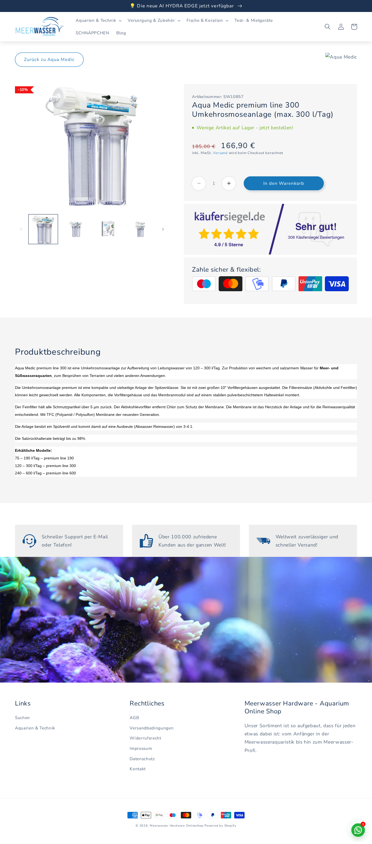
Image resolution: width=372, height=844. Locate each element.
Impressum (141, 748)
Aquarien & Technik (35, 728)
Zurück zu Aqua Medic (49, 59)
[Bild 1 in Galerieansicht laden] (43, 229)
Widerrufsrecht (145, 738)
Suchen (22, 717)
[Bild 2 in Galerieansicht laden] (75, 229)
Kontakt (138, 769)
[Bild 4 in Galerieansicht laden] (140, 229)
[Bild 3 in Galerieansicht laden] (108, 229)
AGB (134, 717)
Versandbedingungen (151, 728)
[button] (98, 20)
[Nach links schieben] (21, 229)
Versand (220, 153)
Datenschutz (142, 759)
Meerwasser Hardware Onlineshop (176, 826)
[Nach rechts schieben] (163, 229)
